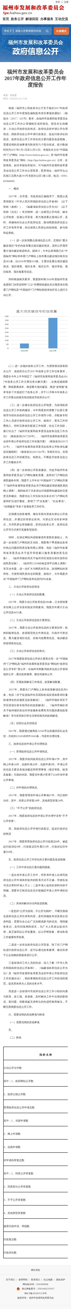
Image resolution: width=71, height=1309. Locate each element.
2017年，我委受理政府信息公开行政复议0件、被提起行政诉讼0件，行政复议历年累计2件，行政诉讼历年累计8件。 (35, 846)
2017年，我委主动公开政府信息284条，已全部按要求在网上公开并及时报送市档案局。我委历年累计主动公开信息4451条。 (35, 607)
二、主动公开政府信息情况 (21, 586)
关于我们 (10, 1279)
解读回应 (32, 19)
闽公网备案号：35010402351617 (38, 1288)
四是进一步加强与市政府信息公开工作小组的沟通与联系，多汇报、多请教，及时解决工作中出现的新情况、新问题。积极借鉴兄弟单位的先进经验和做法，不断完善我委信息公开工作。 (35, 999)
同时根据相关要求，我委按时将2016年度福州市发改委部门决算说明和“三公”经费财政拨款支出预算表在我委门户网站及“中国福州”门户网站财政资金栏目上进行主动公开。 (35, 287)
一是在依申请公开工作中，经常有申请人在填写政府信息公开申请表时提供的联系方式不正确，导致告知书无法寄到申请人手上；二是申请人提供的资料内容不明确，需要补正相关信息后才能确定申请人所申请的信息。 (35, 885)
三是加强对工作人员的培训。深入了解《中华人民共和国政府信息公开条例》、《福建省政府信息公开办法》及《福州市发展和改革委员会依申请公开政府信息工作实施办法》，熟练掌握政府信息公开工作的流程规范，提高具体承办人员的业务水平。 (35, 973)
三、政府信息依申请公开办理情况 (25, 743)
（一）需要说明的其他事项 (21, 1022)
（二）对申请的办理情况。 (21, 787)
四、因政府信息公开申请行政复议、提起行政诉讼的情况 (35, 831)
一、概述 (11, 188)
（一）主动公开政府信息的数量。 (25, 594)
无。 (8, 1029)
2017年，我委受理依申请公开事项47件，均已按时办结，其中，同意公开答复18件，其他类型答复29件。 (35, 798)
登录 (57, 2)
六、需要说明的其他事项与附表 (24, 1014)
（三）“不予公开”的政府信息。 (23, 808)
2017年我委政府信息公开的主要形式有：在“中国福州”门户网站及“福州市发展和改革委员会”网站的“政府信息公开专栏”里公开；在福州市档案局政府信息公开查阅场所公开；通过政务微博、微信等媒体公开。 (35, 666)
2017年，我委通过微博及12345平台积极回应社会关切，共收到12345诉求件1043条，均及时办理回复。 (35, 733)
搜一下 (47, 31)
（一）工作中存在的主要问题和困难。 (27, 867)
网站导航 (35, 1270)
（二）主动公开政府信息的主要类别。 (27, 620)
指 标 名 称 (45, 1054)
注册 (66, 2)
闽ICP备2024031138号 (35, 1293)
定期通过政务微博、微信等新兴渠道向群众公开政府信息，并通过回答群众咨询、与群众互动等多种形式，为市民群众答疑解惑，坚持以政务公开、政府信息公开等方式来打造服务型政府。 (35, 522)
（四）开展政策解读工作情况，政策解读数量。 (33, 681)
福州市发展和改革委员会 (35, 42)
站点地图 (48, 1279)
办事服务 (46, 19)
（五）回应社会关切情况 (20, 723)
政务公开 (17, 19)
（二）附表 (12, 1037)
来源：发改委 (10, 95)
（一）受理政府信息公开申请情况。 (26, 751)
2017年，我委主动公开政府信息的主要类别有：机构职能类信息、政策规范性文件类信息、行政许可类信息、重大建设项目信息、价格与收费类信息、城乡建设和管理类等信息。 (35, 635)
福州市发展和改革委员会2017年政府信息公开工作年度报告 (35, 78)
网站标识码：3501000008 (35, 1284)
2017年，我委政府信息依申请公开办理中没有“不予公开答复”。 (35, 818)
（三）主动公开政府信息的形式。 (25, 650)
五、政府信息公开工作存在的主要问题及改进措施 (34, 859)
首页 (6, 19)
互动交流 (61, 19)
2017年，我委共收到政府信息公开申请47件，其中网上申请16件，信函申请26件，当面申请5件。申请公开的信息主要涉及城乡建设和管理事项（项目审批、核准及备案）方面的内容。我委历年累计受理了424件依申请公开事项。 (35, 769)
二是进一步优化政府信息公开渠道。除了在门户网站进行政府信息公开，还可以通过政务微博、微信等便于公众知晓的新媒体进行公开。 (35, 950)
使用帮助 (22, 1279)
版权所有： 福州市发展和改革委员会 (35, 1297)
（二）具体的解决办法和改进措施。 (26, 903)
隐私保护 (60, 1279)
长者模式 (61, 30)
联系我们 (35, 1279)
